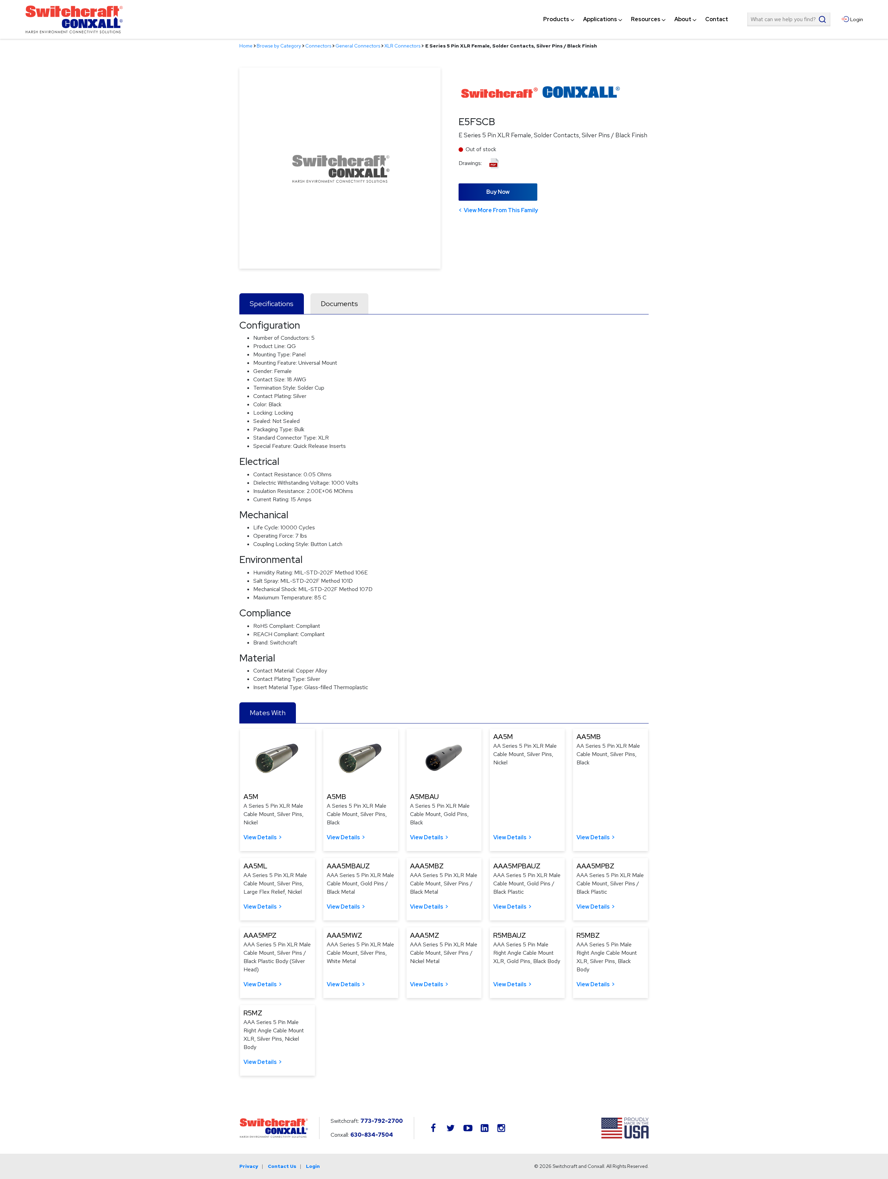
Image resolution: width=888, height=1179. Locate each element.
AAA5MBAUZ (348, 865)
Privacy (248, 1166)
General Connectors (357, 46)
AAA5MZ (424, 935)
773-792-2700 (381, 1121)
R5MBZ (588, 935)
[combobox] (788, 19)
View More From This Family (501, 210)
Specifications (271, 303)
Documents (339, 303)
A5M (251, 796)
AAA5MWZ (344, 935)
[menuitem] (556, 19)
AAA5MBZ (427, 865)
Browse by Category (279, 46)
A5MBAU (424, 796)
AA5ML (255, 865)
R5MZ (253, 1012)
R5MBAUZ (509, 935)
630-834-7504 (371, 1134)
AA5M (503, 736)
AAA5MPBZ (595, 865)
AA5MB (589, 736)
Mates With (267, 712)
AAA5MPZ (260, 935)
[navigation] (635, 19)
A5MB (336, 796)
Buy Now (498, 192)
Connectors (318, 46)
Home (246, 46)
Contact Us (282, 1166)
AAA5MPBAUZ (516, 865)
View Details (260, 837)
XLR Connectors (402, 46)
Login (313, 1166)
